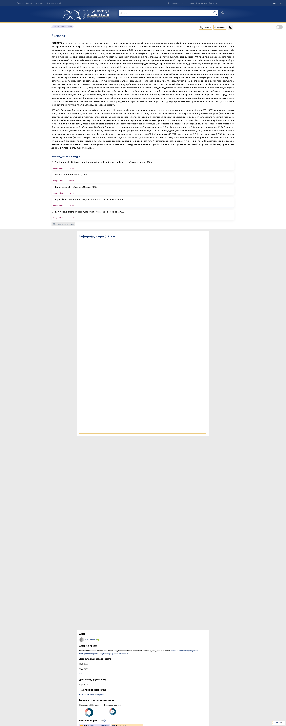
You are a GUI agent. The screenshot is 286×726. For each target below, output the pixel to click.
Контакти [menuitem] (213, 3)
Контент (29, 3)
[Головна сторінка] (74, 14)
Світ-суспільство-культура (64, 224)
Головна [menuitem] (20, 3)
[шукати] (215, 13)
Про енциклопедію (176, 3)
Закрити (246, 723)
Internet (71, 168)
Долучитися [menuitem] (201, 3)
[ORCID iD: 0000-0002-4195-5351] (98, 639)
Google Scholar (58, 168)
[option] (280, 3)
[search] (222, 13)
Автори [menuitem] (39, 3)
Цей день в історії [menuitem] (53, 3)
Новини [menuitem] (191, 3)
